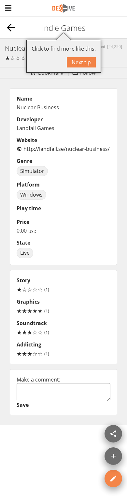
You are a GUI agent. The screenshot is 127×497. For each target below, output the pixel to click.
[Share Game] (113, 433)
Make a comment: (38, 379)
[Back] (11, 27)
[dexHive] (63, 8)
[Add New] (113, 456)
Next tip (81, 62)
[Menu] (8, 8)
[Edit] (113, 478)
